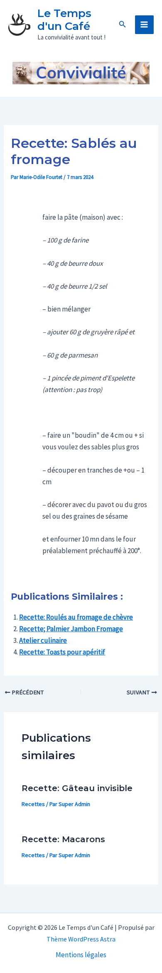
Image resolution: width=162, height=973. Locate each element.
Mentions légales (81, 954)
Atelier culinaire (43, 640)
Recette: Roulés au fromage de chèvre (76, 617)
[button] (122, 24)
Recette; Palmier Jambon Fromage (71, 628)
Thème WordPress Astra (81, 939)
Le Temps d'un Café (64, 20)
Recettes (33, 804)
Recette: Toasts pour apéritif (62, 652)
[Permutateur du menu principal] (144, 24)
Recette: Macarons (63, 839)
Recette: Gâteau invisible (77, 788)
